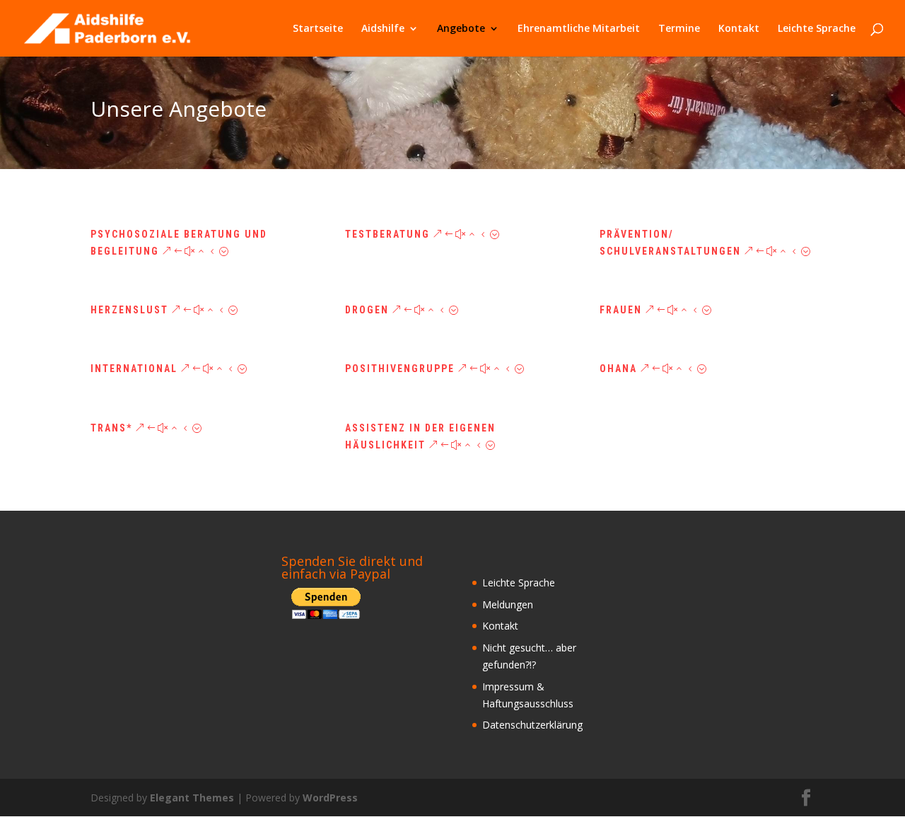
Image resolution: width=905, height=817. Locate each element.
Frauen (621, 309)
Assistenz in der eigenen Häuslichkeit (420, 436)
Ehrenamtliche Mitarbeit (579, 29)
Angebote (461, 29)
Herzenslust (129, 309)
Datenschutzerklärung (532, 724)
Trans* (111, 428)
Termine (679, 29)
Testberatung (387, 234)
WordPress (330, 797)
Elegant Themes (192, 797)
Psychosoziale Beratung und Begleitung (178, 242)
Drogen (367, 309)
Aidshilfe (382, 29)
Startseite (318, 29)
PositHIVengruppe (400, 368)
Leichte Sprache (817, 29)
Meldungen (507, 604)
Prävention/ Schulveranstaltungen (670, 242)
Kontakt (738, 29)
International (133, 368)
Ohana (618, 368)
